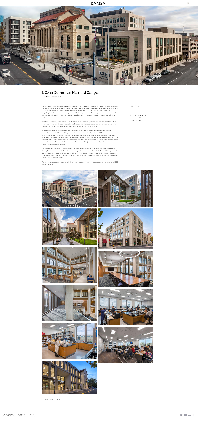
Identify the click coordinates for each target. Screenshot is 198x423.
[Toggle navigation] (194, 3)
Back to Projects (51, 399)
